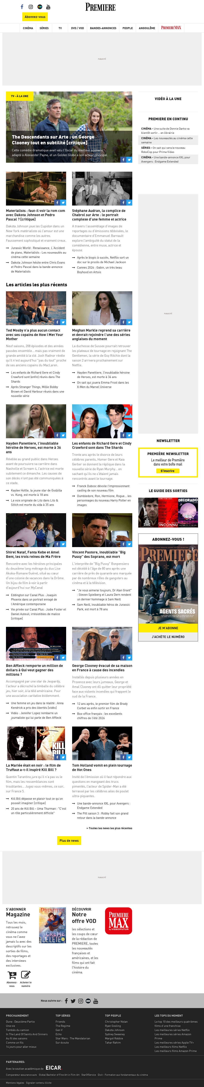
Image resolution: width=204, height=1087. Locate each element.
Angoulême (147, 28)
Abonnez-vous (35, 17)
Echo (59, 1034)
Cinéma (28, 28)
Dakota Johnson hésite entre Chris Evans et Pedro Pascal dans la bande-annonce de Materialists (38, 267)
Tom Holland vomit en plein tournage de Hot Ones (102, 767)
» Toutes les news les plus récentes (109, 828)
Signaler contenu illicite (38, 1082)
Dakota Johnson (115, 1030)
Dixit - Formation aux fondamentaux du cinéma (123, 1074)
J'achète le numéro (168, 637)
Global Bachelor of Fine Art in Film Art (59, 1074)
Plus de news (69, 841)
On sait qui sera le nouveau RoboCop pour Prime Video (163, 150)
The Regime (63, 1025)
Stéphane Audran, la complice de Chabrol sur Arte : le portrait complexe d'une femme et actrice (99, 215)
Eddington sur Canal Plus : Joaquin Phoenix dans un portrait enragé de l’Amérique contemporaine (34, 599)
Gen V (59, 1030)
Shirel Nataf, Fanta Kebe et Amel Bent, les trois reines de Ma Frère (33, 554)
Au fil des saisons (16, 1038)
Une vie (10, 1025)
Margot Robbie (114, 1038)
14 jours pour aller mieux (21, 1046)
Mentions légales (15, 1082)
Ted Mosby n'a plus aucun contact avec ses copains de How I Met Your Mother (34, 334)
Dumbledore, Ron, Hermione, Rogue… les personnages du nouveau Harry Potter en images (104, 500)
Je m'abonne (168, 628)
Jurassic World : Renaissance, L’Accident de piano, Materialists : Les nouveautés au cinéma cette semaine (38, 252)
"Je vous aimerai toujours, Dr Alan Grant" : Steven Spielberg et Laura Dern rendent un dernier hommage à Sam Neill (104, 594)
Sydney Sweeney (115, 1034)
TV (60, 28)
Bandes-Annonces (103, 28)
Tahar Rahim (113, 1042)
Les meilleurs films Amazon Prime (176, 1051)
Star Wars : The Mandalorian (73, 1038)
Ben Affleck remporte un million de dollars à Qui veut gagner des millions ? (34, 670)
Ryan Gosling (113, 1025)
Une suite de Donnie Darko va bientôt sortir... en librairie (165, 130)
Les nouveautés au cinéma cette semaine (167, 140)
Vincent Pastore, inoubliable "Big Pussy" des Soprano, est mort (99, 554)
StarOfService (88, 1074)
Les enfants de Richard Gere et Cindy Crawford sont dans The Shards (101, 445)
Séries (44, 28)
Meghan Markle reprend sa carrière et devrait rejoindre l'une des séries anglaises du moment (101, 334)
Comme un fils (15, 1042)
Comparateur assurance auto (21, 1074)
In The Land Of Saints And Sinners (27, 1034)
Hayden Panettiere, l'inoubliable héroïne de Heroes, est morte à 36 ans (33, 447)
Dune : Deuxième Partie (20, 1021)
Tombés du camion (17, 1030)
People (128, 28)
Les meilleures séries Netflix (172, 1030)
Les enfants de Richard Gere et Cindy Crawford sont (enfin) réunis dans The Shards (35, 377)
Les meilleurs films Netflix (171, 1046)
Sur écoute (62, 1042)
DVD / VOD (77, 28)
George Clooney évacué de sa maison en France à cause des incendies (102, 668)
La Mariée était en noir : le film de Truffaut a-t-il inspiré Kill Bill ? (33, 767)
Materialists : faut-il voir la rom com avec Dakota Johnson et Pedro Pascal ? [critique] (35, 215)
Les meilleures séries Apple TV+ (174, 1042)
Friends (60, 1021)
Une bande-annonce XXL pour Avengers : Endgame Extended (165, 159)
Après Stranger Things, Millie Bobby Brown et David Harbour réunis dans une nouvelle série (37, 391)
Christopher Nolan (116, 1021)
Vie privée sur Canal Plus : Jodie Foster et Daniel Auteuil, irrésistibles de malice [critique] (38, 613)
